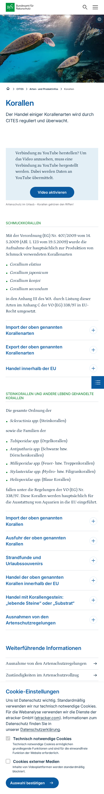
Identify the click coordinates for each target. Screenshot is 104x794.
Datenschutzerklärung (40, 729)
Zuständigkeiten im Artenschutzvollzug (42, 675)
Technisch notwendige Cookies (42, 738)
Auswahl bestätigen (27, 783)
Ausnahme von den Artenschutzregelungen (46, 663)
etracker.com (47, 717)
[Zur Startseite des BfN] (43, 7)
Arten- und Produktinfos (44, 88)
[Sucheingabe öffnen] (84, 7)
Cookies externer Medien (36, 761)
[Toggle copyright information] (99, 19)
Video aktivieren (52, 192)
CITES (20, 88)
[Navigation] (94, 7)
